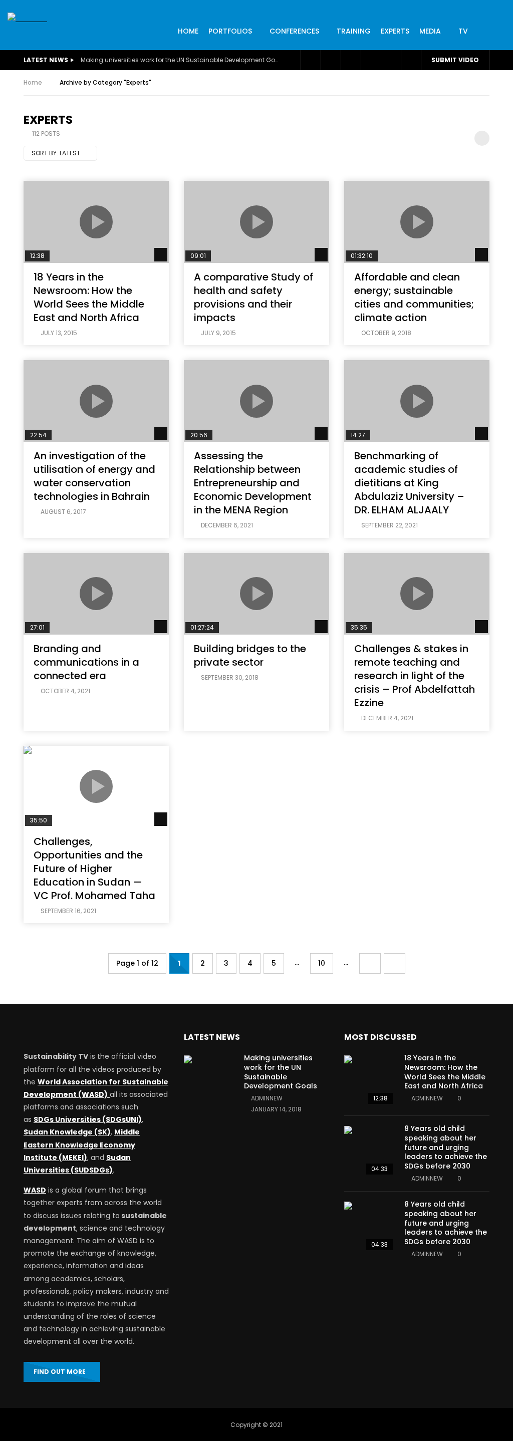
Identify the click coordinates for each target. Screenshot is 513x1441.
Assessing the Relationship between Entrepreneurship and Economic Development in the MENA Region (253, 483)
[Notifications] (371, 60)
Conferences (294, 31)
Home (33, 82)
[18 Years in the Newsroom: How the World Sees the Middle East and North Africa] (369, 1080)
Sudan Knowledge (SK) (67, 1132)
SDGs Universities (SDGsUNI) (88, 1119)
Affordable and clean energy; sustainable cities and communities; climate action (414, 297)
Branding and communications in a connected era (86, 662)
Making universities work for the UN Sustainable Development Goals (181, 60)
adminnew (267, 1098)
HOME (188, 31)
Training (354, 31)
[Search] (411, 60)
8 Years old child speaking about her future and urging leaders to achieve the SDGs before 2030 (445, 1147)
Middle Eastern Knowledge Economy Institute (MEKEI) (82, 1144)
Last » (394, 963)
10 (321, 963)
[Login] (391, 60)
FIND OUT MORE (60, 1371)
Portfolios (230, 31)
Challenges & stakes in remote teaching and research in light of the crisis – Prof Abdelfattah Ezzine (414, 676)
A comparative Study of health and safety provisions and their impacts (253, 297)
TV (463, 31)
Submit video (455, 60)
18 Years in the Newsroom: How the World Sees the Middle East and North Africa (89, 297)
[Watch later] (351, 60)
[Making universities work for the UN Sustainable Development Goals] (209, 1080)
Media (430, 31)
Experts (395, 31)
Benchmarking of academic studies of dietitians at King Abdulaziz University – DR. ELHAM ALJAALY (409, 483)
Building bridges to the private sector (250, 655)
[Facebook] (311, 60)
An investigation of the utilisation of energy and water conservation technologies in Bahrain (94, 476)
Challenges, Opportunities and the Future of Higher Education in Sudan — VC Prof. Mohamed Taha (94, 868)
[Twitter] (331, 60)
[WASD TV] (27, 19)
